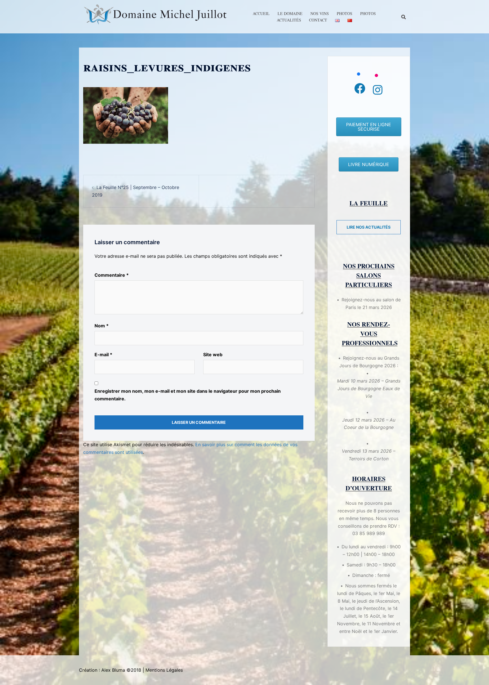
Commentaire (112, 275)
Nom (102, 325)
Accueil (261, 13)
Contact (318, 20)
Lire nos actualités (369, 227)
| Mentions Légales (163, 670)
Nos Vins (319, 13)
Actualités (289, 20)
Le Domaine (290, 13)
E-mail (103, 354)
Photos (344, 13)
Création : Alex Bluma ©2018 (110, 670)
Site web (212, 354)
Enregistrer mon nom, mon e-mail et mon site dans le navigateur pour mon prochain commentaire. (188, 394)
